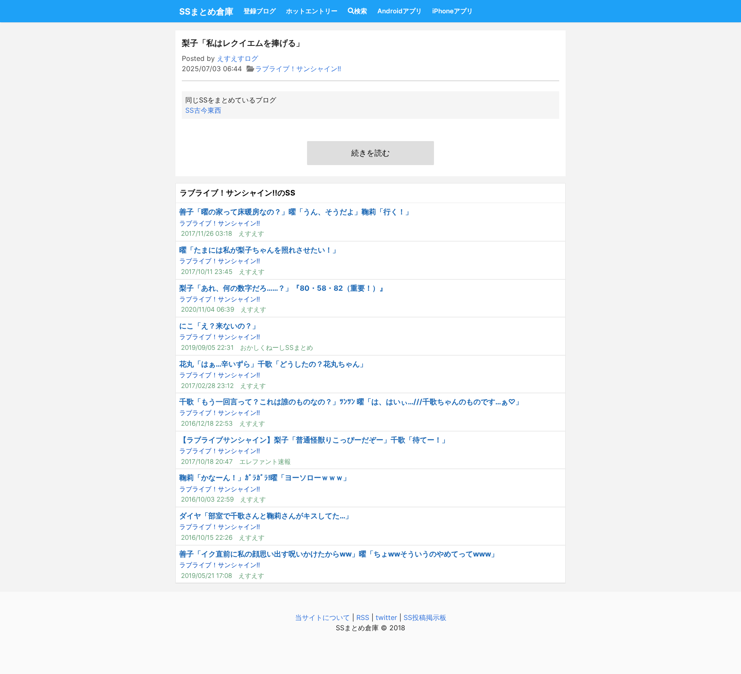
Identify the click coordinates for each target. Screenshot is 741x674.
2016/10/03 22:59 (207, 499)
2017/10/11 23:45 (206, 272)
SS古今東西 (203, 110)
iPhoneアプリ (452, 11)
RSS (362, 617)
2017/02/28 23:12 (207, 386)
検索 (360, 11)
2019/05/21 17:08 (206, 576)
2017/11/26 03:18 (206, 233)
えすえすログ (237, 58)
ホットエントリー (311, 11)
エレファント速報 (265, 461)
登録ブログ (260, 11)
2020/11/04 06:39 (207, 309)
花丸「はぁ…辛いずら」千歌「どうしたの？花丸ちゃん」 (273, 364)
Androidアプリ (399, 11)
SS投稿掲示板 (425, 617)
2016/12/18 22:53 (207, 423)
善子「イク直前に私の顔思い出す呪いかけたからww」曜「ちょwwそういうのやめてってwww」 (338, 554)
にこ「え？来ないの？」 (219, 326)
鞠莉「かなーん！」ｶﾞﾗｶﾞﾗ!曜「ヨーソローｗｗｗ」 (264, 477)
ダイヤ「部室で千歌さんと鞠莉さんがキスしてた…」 (265, 516)
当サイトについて (322, 617)
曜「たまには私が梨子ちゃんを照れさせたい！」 (259, 250)
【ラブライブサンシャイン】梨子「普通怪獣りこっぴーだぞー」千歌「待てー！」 (314, 440)
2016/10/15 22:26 (206, 537)
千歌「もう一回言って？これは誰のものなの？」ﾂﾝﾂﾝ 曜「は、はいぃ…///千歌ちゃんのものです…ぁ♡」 (351, 401)
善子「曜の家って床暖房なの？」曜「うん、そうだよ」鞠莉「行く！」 (296, 212)
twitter (386, 617)
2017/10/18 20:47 (207, 461)
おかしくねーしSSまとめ (276, 347)
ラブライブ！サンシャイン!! (298, 68)
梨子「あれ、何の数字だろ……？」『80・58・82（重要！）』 (283, 288)
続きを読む (370, 152)
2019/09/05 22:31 (207, 347)
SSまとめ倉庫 (206, 11)
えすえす (251, 233)
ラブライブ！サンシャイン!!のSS (237, 192)
